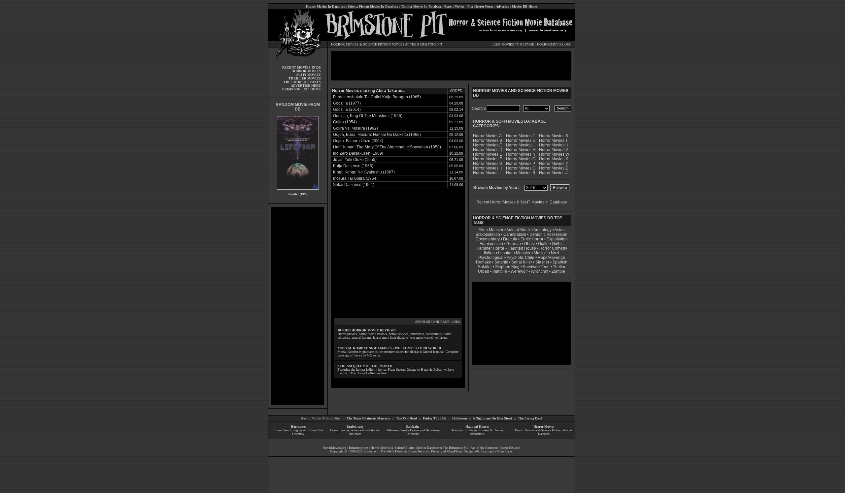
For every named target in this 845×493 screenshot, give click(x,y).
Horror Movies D (487, 149)
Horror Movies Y (553, 163)
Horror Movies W (554, 154)
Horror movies (339, 430)
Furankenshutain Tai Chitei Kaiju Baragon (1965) (377, 97)
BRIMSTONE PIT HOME (301, 89)
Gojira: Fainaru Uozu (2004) (358, 141)
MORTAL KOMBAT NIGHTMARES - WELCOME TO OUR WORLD (389, 348)
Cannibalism (514, 234)
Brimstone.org (358, 447)
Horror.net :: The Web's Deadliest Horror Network (396, 451)
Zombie (558, 271)
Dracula (510, 239)
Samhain (412, 426)
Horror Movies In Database (325, 6)
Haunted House (522, 248)
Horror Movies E (487, 154)
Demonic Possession (548, 234)
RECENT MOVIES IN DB (301, 67)
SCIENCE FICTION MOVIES (383, 44)
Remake (483, 262)
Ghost (529, 243)
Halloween (459, 418)
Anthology (542, 230)
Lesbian (506, 253)
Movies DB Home (524, 6)
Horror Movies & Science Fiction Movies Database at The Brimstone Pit (419, 447)
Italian (489, 253)
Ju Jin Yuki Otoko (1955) (355, 159)
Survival (530, 266)
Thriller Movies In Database (421, 6)
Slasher (542, 262)
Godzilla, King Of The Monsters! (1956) (367, 115)
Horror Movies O (520, 159)
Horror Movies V (553, 149)
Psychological (490, 257)
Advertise (502, 6)
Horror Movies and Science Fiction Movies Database (543, 432)
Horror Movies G (487, 163)
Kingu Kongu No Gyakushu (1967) (364, 172)
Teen (545, 266)
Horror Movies (543, 426)
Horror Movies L (520, 145)
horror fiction (371, 430)
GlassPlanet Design (460, 451)
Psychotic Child (520, 257)
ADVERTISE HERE (306, 85)
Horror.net (298, 426)
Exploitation (557, 239)
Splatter (485, 266)
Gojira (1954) (345, 122)
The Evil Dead (406, 418)
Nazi (555, 253)
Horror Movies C (487, 145)
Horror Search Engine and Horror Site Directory (298, 432)
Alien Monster (491, 230)
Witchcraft (539, 271)
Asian (560, 230)
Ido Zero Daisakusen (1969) (358, 153)
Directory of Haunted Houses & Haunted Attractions (477, 432)
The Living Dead (530, 418)
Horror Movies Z (553, 168)
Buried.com (355, 426)
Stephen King (507, 266)
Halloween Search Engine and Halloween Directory (413, 432)
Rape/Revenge (551, 257)
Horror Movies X (553, 159)
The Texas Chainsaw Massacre (368, 418)
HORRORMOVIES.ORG (554, 44)
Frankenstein (491, 243)
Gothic (557, 243)
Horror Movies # (553, 172)
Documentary (488, 239)
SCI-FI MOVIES (308, 75)
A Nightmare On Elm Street (492, 418)
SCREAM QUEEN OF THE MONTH (365, 366)
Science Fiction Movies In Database (373, 6)
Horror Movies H (487, 168)
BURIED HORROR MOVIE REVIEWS (367, 330)
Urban (483, 271)
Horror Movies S (553, 136)
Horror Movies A (487, 136)
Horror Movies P (520, 163)
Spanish (560, 262)
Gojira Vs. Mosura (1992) (355, 128)
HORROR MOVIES (344, 44)
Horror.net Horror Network (502, 447)
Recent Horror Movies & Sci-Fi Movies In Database (521, 202)
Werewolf (519, 271)
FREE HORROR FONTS (302, 82)
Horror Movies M (521, 149)
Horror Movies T (553, 140)
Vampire (499, 271)
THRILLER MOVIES (304, 78)
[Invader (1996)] (298, 191)
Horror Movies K (520, 140)
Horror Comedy (553, 248)
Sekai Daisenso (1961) (353, 184)
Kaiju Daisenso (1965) (353, 166)
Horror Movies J (520, 136)
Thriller (559, 266)
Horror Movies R (520, 172)
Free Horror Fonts (480, 6)
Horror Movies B (487, 140)
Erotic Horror (532, 239)
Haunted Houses (477, 426)
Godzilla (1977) (347, 103)
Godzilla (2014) (347, 109)
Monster (523, 253)
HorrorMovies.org (334, 447)
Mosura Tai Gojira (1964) (355, 178)
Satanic (501, 262)
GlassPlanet (505, 451)
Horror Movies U (553, 145)
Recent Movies (454, 6)
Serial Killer (521, 262)
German (513, 243)
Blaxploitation (488, 234)
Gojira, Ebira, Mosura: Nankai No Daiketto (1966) (377, 134)
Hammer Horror (490, 248)
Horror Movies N (520, 154)
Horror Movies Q (520, 168)
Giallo (543, 243)
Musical (541, 253)
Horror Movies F (487, 159)
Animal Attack (518, 230)
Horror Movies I (486, 172)
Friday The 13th (434, 418)
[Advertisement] (297, 306)
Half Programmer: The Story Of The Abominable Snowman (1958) (387, 147)
